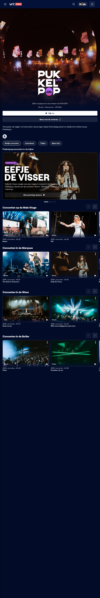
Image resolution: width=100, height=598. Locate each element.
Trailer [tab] (42, 143)
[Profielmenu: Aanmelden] (92, 4)
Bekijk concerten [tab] (12, 143)
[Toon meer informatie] (47, 213)
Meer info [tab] (56, 143)
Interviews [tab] (29, 143)
